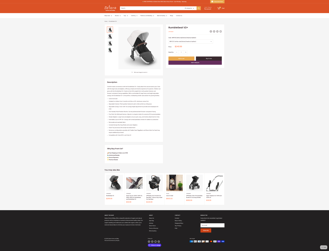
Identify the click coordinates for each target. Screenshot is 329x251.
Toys (125, 15)
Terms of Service (153, 228)
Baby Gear (107, 15)
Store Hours (152, 225)
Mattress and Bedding (146, 15)
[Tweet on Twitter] (217, 31)
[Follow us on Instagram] (152, 241)
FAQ (176, 228)
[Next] (224, 188)
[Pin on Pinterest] (214, 31)
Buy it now (209, 58)
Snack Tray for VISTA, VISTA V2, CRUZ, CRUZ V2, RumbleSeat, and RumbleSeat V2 (134, 197)
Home (106, 21)
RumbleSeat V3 (110, 195)
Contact (177, 218)
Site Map (151, 220)
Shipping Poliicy (179, 223)
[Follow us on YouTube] (155, 241)
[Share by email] (220, 31)
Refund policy (152, 231)
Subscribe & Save (218, 1)
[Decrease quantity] (176, 52)
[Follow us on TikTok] (159, 241)
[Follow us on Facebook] (149, 241)
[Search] (199, 8)
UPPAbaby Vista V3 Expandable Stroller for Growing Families (194, 196)
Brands (117, 15)
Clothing (133, 15)
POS (105, 240)
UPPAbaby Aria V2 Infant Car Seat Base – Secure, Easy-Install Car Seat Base (154, 197)
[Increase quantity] (186, 52)
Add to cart (181, 58)
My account (207, 9)
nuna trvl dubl (169, 195)
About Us (151, 218)
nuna (167, 193)
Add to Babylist (195, 62)
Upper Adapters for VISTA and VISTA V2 (214, 196)
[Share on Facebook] (211, 31)
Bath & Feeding (161, 15)
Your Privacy (178, 225)
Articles (151, 223)
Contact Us (179, 15)
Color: (182, 37)
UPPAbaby (170, 31)
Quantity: (171, 52)
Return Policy (178, 220)
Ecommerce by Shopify (114, 240)
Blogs (171, 15)
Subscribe (206, 230)
